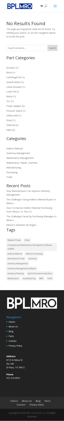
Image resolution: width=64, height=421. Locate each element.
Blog (11, 331)
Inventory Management (18, 153)
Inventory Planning (16, 273)
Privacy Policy (15, 345)
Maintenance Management (20, 157)
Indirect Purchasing (34, 253)
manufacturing (29, 278)
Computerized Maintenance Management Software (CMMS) (30, 247)
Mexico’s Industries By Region (21, 224)
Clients (12, 321)
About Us (13, 326)
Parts (11, 336)
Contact (12, 340)
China (27, 240)
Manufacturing (13, 167)
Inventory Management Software (22, 268)
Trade (9, 177)
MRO (41, 278)
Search (52, 48)
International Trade (16, 258)
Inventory (32, 258)
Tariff (49, 278)
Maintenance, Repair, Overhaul (21, 162)
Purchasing (11, 172)
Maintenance (13, 278)
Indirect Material (14, 148)
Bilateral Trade (14, 240)
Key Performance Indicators (40, 273)
